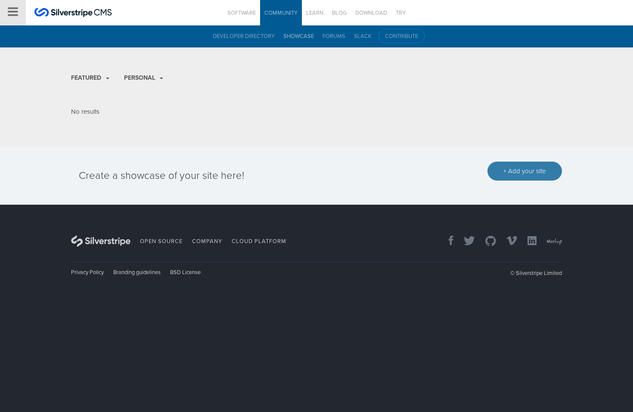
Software (241, 12)
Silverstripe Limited (539, 273)
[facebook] (446, 241)
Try (401, 12)
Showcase (298, 36)
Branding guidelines (137, 272)
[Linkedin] (528, 241)
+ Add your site (524, 171)
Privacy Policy (87, 272)
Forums (334, 36)
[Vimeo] (507, 241)
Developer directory (244, 36)
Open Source (161, 241)
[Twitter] (465, 241)
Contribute (401, 36)
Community (281, 12)
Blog (339, 12)
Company (207, 241)
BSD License (185, 272)
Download (371, 12)
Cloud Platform (259, 241)
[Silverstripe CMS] (73, 13)
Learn (314, 12)
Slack (363, 36)
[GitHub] (486, 241)
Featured (87, 77)
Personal (140, 77)
